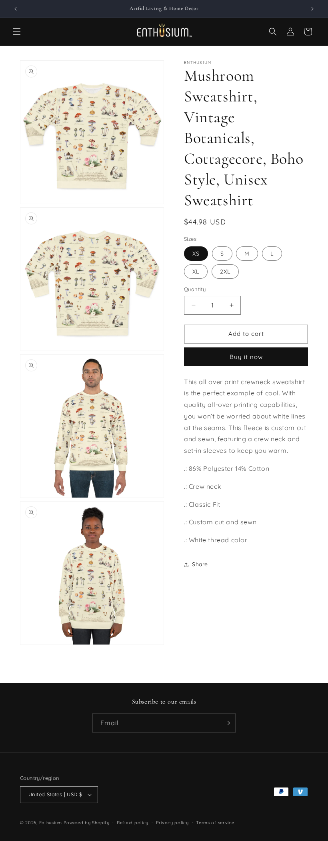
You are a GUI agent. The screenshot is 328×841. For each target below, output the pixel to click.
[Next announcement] (312, 9)
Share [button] (200, 564)
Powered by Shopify (87, 822)
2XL (225, 271)
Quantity (195, 289)
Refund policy (132, 822)
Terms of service (215, 822)
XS (196, 253)
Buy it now (246, 357)
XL (195, 271)
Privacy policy (172, 822)
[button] (17, 31)
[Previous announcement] (15, 9)
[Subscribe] (227, 723)
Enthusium (51, 822)
